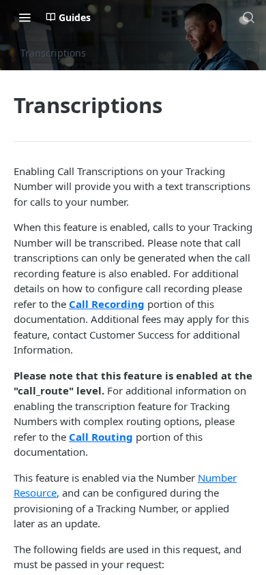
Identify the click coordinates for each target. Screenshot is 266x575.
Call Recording (107, 304)
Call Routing (101, 437)
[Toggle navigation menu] (24, 17)
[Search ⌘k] (248, 17)
